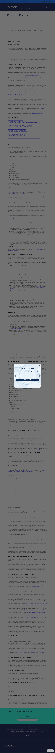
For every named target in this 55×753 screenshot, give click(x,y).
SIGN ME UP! (27, 379)
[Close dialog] (39, 365)
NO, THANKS (27, 382)
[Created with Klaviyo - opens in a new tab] (27, 388)
